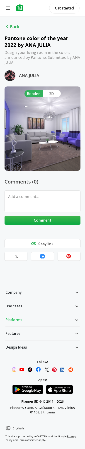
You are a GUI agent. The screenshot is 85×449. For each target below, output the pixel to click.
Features (12, 333)
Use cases (13, 306)
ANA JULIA (29, 75)
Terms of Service (28, 440)
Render (33, 93)
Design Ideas (16, 347)
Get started (64, 8)
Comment (42, 220)
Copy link (45, 243)
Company (13, 292)
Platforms (13, 319)
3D (51, 93)
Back (14, 26)
